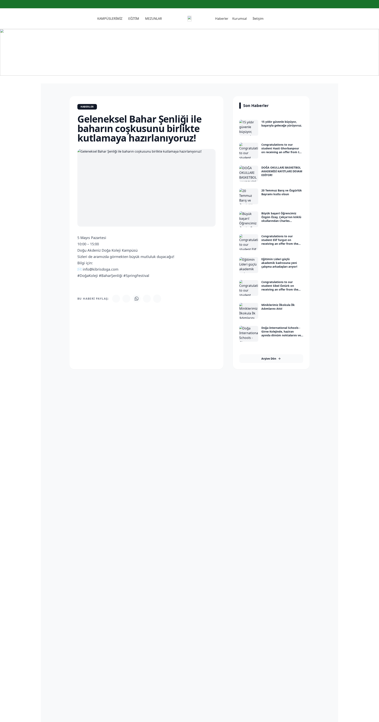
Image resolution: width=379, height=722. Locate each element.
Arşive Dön (268, 358)
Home (180, 61)
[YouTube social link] (373, 4)
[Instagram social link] (369, 4)
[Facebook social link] (364, 4)
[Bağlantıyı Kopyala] (157, 298)
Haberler (196, 61)
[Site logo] (189, 18)
